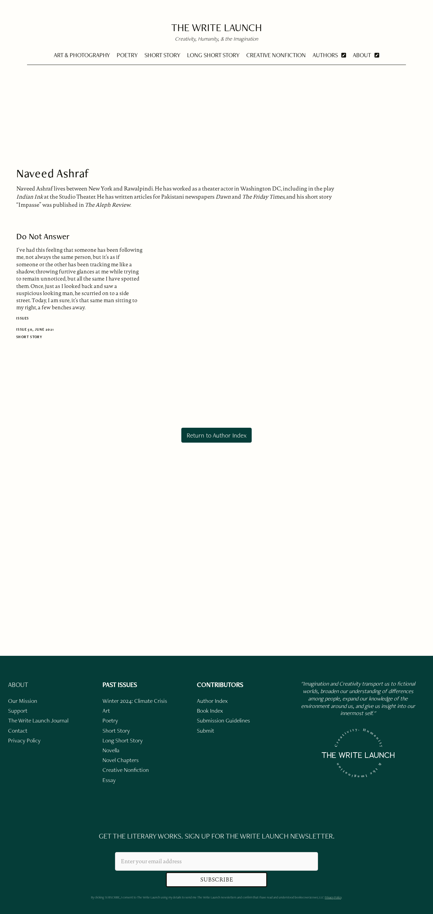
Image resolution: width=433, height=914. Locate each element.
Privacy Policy (333, 897)
